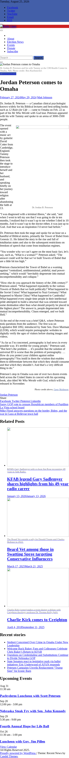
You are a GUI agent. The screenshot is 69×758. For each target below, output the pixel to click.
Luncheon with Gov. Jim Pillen (22, 741)
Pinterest (25, 401)
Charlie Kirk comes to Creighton (37, 619)
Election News (15, 41)
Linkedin (36, 401)
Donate (11, 48)
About (10, 38)
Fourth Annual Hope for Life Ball (24, 726)
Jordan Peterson (9, 394)
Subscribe (12, 51)
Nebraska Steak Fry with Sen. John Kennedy (33, 711)
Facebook (12, 7)
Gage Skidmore (61, 389)
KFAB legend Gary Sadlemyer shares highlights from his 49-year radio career (38, 484)
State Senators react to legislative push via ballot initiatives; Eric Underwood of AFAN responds (34, 663)
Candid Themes (9, 756)
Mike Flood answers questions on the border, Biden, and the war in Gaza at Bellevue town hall (33, 412)
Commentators (8, 73)
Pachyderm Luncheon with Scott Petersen (30, 696)
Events (11, 45)
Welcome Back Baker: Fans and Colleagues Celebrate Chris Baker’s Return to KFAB (37, 650)
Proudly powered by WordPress (18, 753)
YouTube (12, 13)
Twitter (11, 10)
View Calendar (8, 746)
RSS (9, 20)
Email (10, 17)
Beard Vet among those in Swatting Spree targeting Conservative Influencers (30, 554)
